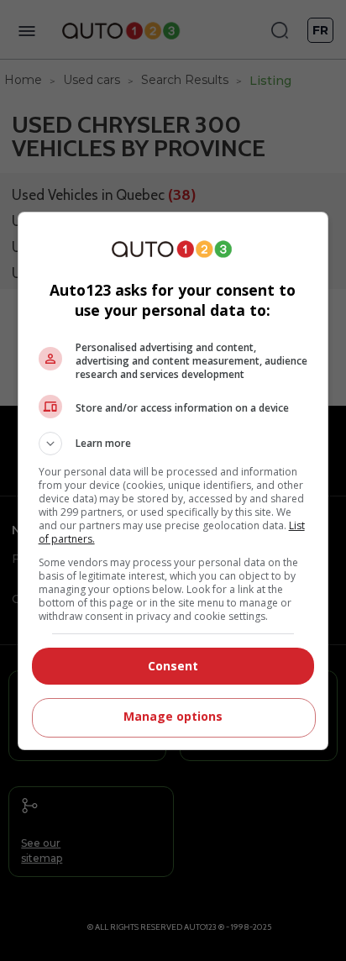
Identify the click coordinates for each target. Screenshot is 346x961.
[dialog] (173, 481)
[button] (173, 443)
